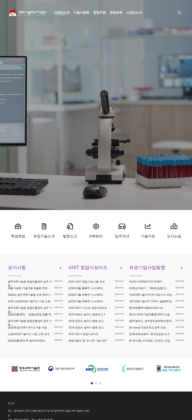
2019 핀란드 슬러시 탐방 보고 (86, 320)
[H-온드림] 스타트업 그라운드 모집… (150, 340)
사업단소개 (62, 12)
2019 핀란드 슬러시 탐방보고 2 (86, 314)
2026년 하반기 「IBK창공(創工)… (149, 288)
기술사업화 (81, 12)
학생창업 (18, 236)
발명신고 (70, 236)
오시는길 (174, 236)
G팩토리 (96, 236)
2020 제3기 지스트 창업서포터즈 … (89, 307)
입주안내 (122, 236)
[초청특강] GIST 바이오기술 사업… (28, 327)
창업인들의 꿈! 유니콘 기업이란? (87, 340)
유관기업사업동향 (147, 267)
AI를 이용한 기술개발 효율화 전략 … (29, 288)
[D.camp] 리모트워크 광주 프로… (148, 327)
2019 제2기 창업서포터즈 (83, 334)
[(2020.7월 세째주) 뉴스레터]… (86, 294)
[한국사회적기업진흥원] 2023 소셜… (150, 314)
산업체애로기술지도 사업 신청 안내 (29, 334)
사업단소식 (134, 12)
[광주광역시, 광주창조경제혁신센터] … (152, 320)
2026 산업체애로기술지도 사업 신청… (30, 301)
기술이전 (148, 236)
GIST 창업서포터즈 (87, 267)
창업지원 (99, 12)
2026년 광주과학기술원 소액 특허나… (30, 294)
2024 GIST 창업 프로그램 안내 (86, 281)
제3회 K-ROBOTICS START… (147, 281)
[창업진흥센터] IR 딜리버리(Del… (27, 340)
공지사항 (17, 267)
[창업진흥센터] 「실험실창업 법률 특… (31, 314)
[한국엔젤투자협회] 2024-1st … (147, 307)
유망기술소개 (44, 236)
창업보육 (116, 12)
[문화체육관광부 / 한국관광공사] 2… (150, 334)
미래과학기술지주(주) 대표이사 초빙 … (152, 294)
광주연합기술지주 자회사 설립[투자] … (152, 301)
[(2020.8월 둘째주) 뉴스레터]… (86, 288)
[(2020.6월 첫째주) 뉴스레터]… (86, 301)
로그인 (11, 403)
